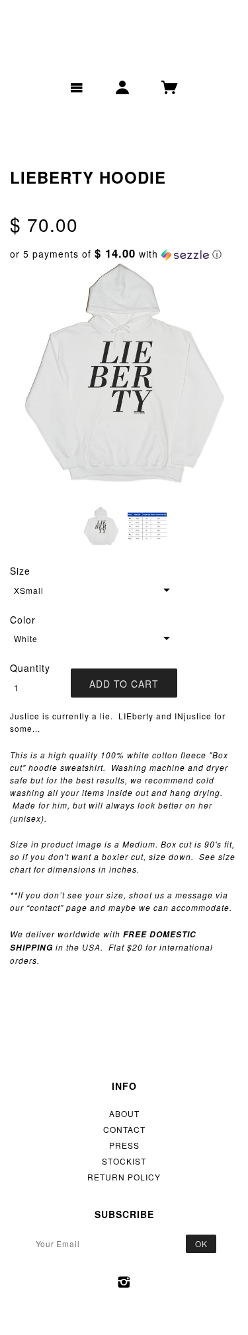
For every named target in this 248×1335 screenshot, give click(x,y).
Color (23, 619)
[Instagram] (124, 1282)
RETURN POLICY (124, 1176)
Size (20, 570)
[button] (124, 254)
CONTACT (124, 1129)
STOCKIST (124, 1161)
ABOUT (124, 1113)
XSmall (29, 590)
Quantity (30, 667)
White (26, 638)
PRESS (124, 1145)
